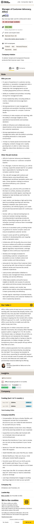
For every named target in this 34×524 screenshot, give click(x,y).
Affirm (5, 12)
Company (22, 68)
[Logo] (5, 2)
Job (13, 68)
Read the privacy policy (7, 516)
